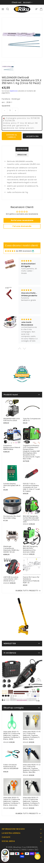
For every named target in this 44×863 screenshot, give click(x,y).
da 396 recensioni (24, 251)
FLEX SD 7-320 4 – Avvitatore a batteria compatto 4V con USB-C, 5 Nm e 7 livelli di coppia (31, 487)
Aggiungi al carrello (11, 136)
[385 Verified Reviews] (22, 383)
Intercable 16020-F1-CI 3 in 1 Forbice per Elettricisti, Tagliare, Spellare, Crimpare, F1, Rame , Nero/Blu (31, 768)
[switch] (5, 859)
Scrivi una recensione (22, 220)
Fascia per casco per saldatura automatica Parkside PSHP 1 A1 (31, 580)
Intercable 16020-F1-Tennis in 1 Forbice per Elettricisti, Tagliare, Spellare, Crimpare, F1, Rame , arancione (11, 801)
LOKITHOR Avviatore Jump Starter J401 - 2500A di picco (11, 579)
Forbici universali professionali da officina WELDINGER (10, 766)
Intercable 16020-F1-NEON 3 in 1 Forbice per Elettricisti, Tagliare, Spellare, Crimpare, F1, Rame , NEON (11, 735)
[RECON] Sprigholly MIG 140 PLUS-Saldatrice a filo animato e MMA (30, 549)
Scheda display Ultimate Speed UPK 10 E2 (11, 485)
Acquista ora (32, 136)
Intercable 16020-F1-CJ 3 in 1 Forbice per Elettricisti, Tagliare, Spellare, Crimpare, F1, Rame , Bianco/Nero (31, 801)
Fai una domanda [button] (22, 226)
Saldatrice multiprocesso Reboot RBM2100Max (11, 447)
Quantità (6, 106)
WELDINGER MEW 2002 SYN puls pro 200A (11, 419)
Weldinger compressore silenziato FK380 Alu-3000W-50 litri (11, 549)
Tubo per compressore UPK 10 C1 (31, 419)
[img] (10, 251)
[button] (19, 349)
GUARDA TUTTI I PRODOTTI (26, 590)
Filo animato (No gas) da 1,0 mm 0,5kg (12, 517)
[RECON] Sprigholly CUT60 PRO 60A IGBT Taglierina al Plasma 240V (31, 519)
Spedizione (13, 91)
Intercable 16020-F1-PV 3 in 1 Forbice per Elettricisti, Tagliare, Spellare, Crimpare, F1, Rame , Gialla (32, 735)
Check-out (16, 2)
